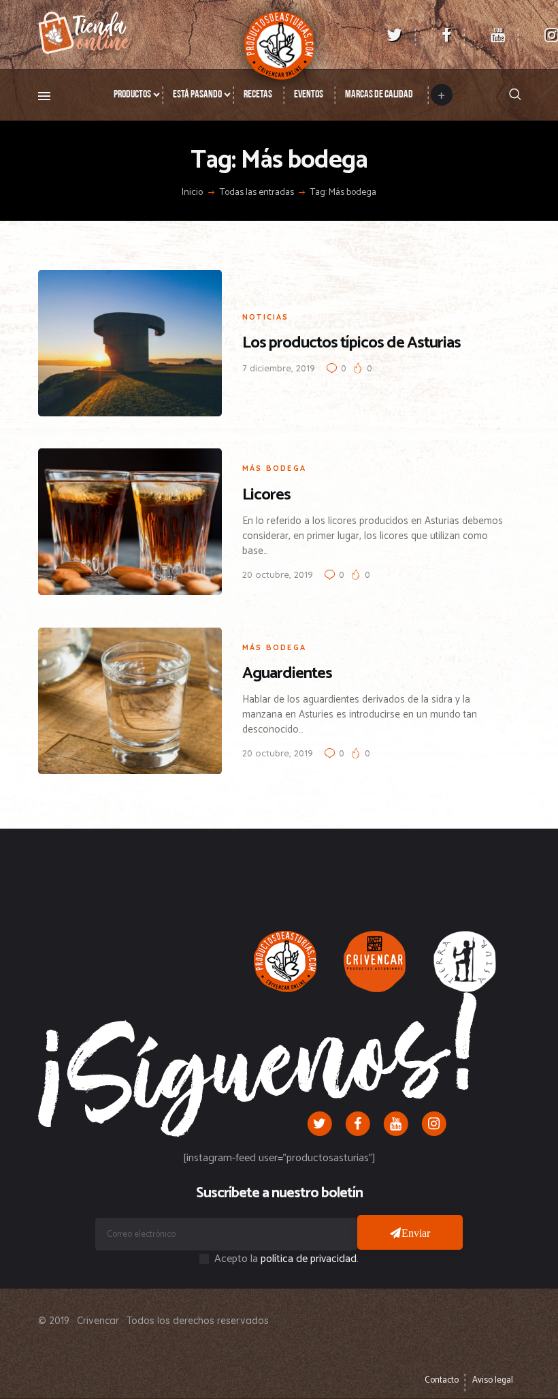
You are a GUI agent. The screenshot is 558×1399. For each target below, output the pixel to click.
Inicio (192, 193)
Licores (266, 495)
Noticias (265, 317)
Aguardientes (287, 673)
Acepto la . (286, 1259)
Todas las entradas (257, 192)
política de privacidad (309, 1259)
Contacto (442, 1380)
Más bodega (274, 468)
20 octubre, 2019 (277, 574)
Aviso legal (492, 1380)
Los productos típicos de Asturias (351, 343)
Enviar (416, 1232)
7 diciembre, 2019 (278, 368)
